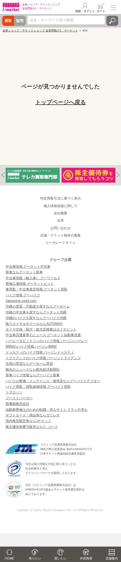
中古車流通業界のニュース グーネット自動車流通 (43, 335)
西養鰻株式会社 (17, 404)
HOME (9, 558)
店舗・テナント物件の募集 (60, 235)
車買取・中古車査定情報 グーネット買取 (36, 289)
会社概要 (60, 213)
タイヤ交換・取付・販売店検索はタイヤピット (41, 329)
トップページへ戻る (60, 102)
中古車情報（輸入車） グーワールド (33, 278)
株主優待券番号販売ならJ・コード (32, 427)
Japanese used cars (21, 301)
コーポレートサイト (60, 243)
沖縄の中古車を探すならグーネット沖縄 (36, 312)
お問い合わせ (60, 228)
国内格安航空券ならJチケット (28, 421)
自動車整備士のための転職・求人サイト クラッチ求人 (47, 410)
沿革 (60, 220)
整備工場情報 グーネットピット (30, 284)
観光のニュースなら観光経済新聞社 (33, 369)
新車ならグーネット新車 (24, 272)
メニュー (113, 7)
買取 (8, 21)
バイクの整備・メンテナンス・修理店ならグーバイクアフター (53, 381)
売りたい (35, 558)
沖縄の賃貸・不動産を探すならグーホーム (38, 306)
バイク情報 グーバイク (23, 295)
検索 (112, 21)
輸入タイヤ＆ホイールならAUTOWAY (34, 324)
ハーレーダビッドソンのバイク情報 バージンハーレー (47, 341)
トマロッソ (14, 392)
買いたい (60, 558)
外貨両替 (86, 558)
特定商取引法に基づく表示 (60, 198)
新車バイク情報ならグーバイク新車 (33, 375)
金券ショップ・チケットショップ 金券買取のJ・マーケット (40, 30)
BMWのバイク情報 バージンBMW (31, 346)
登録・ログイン (85, 11)
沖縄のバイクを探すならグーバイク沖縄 (36, 318)
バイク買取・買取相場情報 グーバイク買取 (38, 387)
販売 (20, 21)
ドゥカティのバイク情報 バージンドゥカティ (40, 352)
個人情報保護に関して (60, 206)
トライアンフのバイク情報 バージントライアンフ (43, 358)
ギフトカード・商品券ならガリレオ (33, 415)
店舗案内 (112, 558)
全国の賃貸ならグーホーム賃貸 (29, 364)
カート (101, 11)
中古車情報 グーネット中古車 (28, 267)
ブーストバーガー (19, 398)
